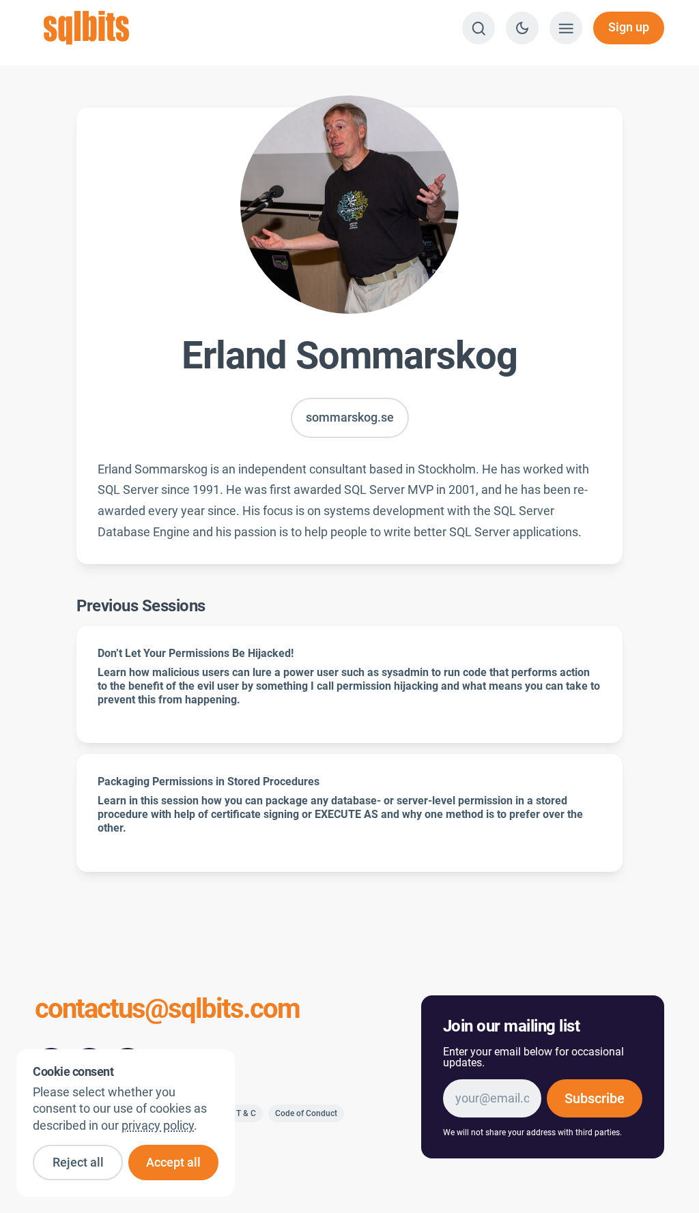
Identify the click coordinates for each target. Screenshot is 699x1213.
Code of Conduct (306, 1113)
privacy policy (158, 1125)
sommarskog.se (350, 417)
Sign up (628, 27)
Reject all (78, 1162)
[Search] (478, 28)
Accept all (173, 1162)
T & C (246, 1113)
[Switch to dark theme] (522, 28)
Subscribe (595, 1098)
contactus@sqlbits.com (167, 1010)
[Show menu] (566, 28)
